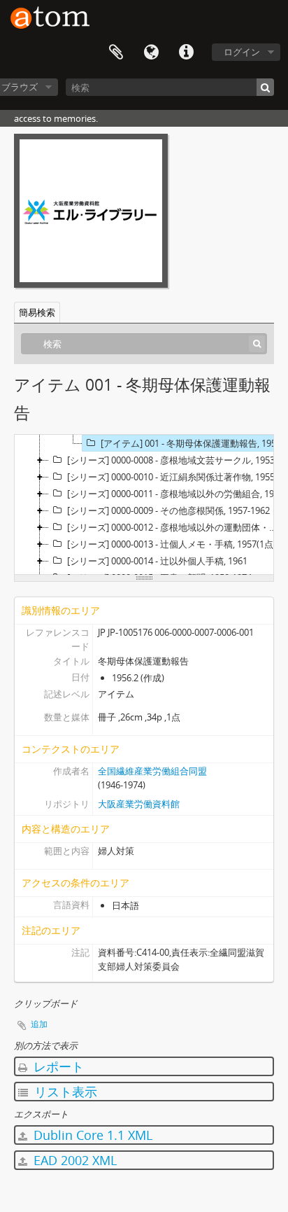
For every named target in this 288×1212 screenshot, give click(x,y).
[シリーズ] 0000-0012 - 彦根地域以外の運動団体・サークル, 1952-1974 (176, 527)
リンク (185, 52)
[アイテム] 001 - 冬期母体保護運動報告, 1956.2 (194, 443)
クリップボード (116, 52)
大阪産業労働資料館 (139, 803)
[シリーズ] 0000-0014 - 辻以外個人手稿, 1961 (157, 561)
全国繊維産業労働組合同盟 (152, 771)
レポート (57, 1066)
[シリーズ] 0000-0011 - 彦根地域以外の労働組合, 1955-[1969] (176, 493)
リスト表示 (64, 1091)
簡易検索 (37, 312)
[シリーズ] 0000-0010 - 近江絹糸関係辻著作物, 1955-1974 (176, 477)
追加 (39, 1024)
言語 (151, 52)
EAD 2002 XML (73, 1160)
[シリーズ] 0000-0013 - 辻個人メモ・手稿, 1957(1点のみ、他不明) (176, 544)
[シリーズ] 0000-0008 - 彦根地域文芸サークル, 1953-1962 (176, 460)
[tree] (144, 505)
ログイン (242, 52)
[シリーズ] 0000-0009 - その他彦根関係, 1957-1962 (168, 510)
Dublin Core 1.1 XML (91, 1135)
